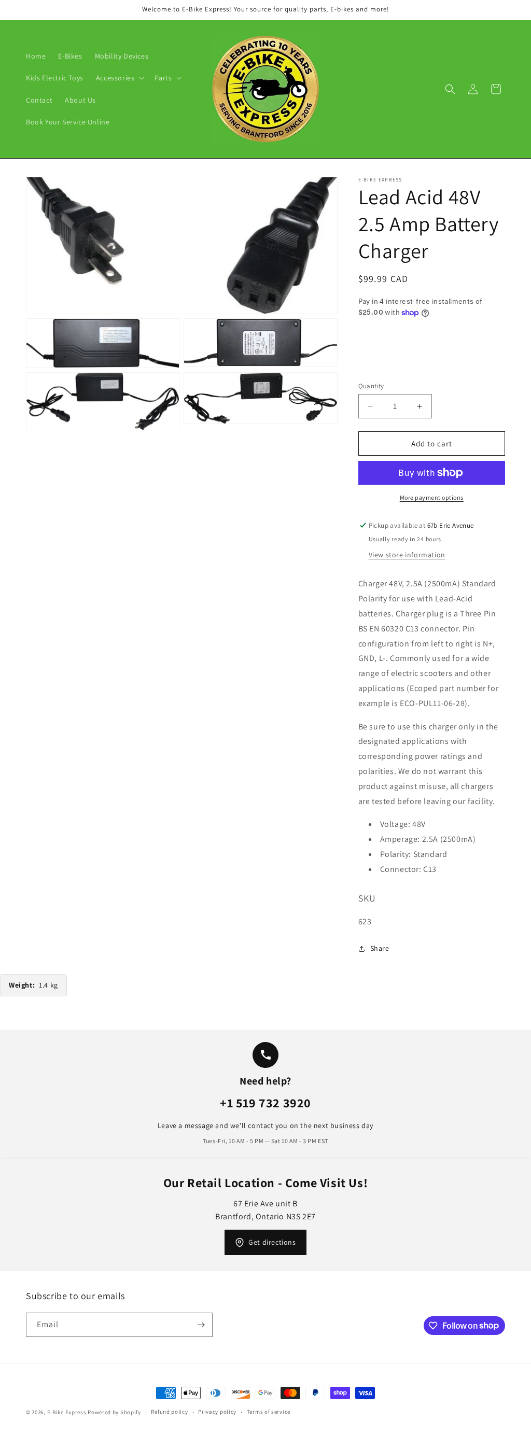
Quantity (371, 386)
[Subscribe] (200, 1325)
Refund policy (169, 1411)
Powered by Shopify (114, 1412)
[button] (119, 78)
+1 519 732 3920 (265, 1102)
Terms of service (268, 1411)
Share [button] (379, 948)
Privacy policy (217, 1411)
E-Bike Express (67, 1412)
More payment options (432, 497)
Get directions (272, 1242)
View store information (407, 554)
